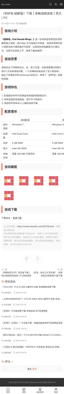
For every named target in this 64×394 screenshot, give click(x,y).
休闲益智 (7, 292)
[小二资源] (5, 4)
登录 (34, 368)
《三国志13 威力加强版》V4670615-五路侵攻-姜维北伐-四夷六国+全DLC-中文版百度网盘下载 (31, 347)
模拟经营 (7, 316)
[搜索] (50, 4)
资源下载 (17, 217)
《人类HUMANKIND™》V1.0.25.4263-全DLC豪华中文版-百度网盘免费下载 (31, 299)
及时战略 (7, 304)
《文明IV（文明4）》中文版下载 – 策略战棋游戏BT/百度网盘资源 (31, 323)
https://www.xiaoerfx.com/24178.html (35, 226)
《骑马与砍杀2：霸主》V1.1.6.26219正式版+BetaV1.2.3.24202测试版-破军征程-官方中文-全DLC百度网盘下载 (32, 335)
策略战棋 (23, 23)
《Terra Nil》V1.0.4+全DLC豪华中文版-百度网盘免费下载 (28, 287)
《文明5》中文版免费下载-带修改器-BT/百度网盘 (24, 311)
